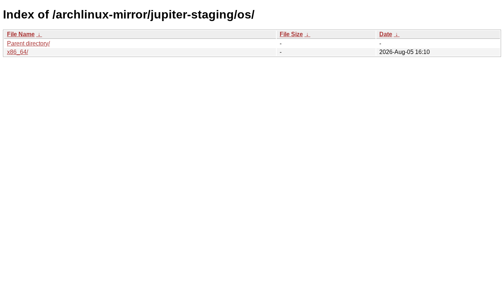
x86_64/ (17, 52)
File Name (21, 34)
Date (385, 34)
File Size (291, 34)
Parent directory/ (28, 43)
